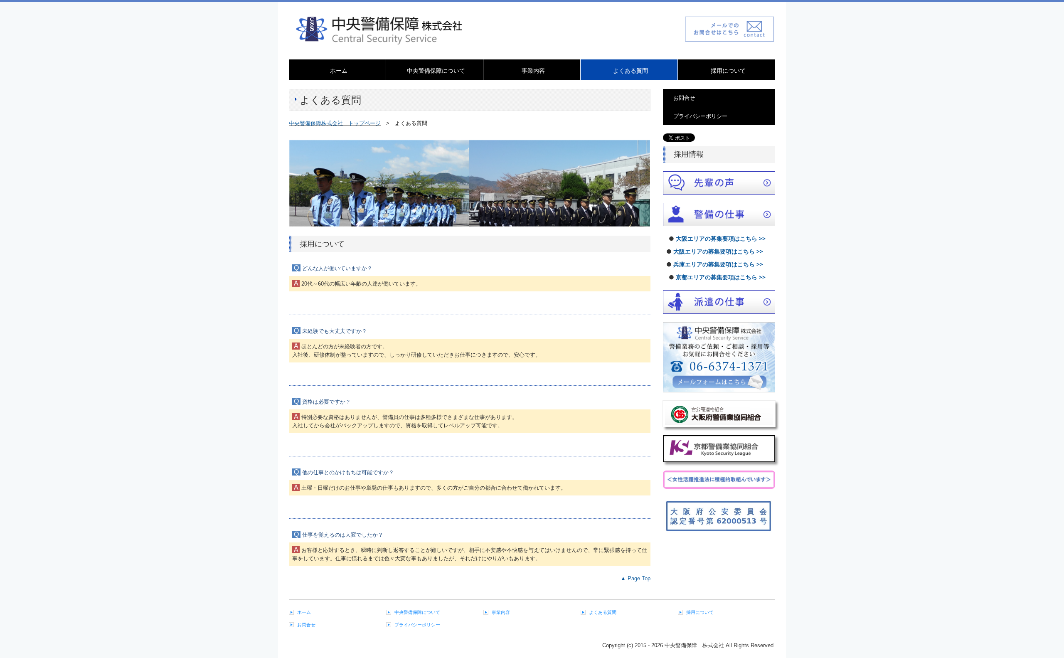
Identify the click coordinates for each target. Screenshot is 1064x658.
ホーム (338, 70)
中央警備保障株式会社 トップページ (335, 123)
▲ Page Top (635, 578)
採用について (728, 70)
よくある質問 (630, 70)
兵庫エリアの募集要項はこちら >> (718, 264)
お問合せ (684, 98)
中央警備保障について (436, 70)
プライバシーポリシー (700, 116)
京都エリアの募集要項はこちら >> (721, 277)
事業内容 (533, 70)
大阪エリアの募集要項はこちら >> (721, 238)
